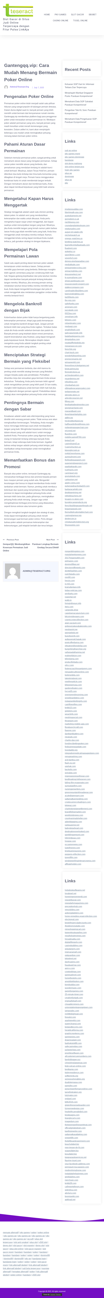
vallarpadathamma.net (75, 652)
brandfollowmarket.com (75, 812)
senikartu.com (71, 593)
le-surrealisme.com (73, 277)
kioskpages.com (72, 1115)
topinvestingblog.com (74, 294)
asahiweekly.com (72, 1020)
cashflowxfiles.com (73, 704)
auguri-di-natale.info (74, 232)
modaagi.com (71, 326)
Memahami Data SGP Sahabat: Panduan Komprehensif (79, 103)
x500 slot (43, 1242)
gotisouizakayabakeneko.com (78, 626)
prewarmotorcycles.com (75, 268)
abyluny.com (70, 1193)
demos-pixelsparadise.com (77, 261)
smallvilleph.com (72, 330)
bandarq (18, 1252)
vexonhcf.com (71, 258)
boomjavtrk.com (72, 1196)
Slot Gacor (77, 14)
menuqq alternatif (11, 1232)
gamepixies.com (72, 1037)
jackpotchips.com (72, 1050)
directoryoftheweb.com (75, 568)
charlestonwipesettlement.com (78, 809)
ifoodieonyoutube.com (75, 926)
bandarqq (69, 160)
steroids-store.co (72, 395)
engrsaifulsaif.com (73, 1001)
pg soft (30, 1239)
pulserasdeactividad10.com (77, 486)
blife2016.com (71, 1102)
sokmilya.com (71, 1190)
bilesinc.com (70, 320)
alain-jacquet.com (73, 623)
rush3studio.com (72, 574)
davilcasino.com (72, 962)
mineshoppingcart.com (75, 929)
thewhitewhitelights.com (75, 414)
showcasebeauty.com (74, 281)
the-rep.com (70, 300)
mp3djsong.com (72, 222)
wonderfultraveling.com (75, 356)
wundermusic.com (73, 988)
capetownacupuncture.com (77, 613)
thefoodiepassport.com (75, 460)
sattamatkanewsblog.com (76, 799)
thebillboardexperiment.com (77, 1141)
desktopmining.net (73, 492)
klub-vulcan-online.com (75, 1066)
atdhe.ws (69, 418)
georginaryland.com (74, 408)
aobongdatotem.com (74, 913)
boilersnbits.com (72, 675)
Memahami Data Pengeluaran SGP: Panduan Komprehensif (81, 120)
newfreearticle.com (73, 681)
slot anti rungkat (21, 1242)
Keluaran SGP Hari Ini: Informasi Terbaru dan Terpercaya (79, 86)
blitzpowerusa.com (73, 685)
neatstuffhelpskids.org (74, 343)
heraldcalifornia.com (74, 1030)
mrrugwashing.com (73, 756)
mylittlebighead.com (74, 1014)
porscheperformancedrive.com (78, 1089)
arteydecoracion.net (74, 398)
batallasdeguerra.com (74, 336)
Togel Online (80, 20)
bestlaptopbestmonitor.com (77, 404)
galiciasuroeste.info (73, 333)
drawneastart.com (73, 1040)
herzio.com (70, 581)
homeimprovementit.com (76, 897)
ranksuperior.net (72, 825)
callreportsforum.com (74, 1186)
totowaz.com (70, 805)
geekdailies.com (72, 1177)
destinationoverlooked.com (77, 831)
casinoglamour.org (73, 515)
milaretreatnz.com (73, 323)
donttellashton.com (73, 571)
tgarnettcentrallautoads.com (77, 245)
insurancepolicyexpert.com (77, 284)
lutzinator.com (71, 1095)
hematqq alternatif (20, 1272)
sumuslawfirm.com (73, 786)
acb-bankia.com (72, 760)
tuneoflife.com (71, 857)
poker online (43, 1232)
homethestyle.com (73, 978)
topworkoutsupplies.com (76, 932)
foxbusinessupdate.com (75, 747)
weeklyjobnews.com (74, 815)
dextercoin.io (70, 519)
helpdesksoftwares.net (75, 890)
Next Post (50, 540)
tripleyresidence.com (74, 1072)
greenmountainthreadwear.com (79, 792)
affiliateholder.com (73, 864)
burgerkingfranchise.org (75, 649)
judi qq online (71, 150)
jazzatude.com (71, 310)
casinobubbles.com (73, 945)
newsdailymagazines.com (76, 903)
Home (47, 14)
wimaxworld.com (72, 362)
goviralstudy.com (72, 476)
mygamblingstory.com (74, 551)
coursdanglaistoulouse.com (77, 225)
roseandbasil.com (73, 411)
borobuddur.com (72, 984)
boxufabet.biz (71, 1154)
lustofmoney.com (72, 848)
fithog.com (69, 401)
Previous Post (13, 540)
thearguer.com (71, 721)
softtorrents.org (71, 1076)
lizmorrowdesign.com (74, 1108)
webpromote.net (72, 391)
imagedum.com (72, 1121)
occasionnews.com (73, 844)
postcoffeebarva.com (74, 642)
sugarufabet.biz (72, 1151)
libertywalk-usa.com (74, 212)
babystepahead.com (74, 828)
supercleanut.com (73, 1024)
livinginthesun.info (73, 603)
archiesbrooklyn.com (74, 375)
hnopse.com (70, 841)
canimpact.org (71, 473)
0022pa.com (70, 313)
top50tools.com (72, 297)
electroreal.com (72, 919)
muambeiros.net (72, 379)
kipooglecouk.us (72, 450)
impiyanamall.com (73, 952)
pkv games (25, 1232)
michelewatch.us (72, 235)
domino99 (45, 1255)
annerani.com (71, 307)
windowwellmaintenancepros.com (80, 861)
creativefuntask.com (74, 998)
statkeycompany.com (74, 287)
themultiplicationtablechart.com (79, 512)
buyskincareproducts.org (76, 502)
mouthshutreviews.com (75, 936)
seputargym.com (72, 949)
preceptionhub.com (73, 906)
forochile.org (70, 349)
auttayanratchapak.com (75, 639)
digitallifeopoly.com (73, 942)
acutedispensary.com (74, 795)
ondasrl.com (70, 1099)
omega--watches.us (73, 238)
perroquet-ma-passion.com (77, 1167)
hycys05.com (71, 691)
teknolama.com (72, 659)
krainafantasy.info (73, 587)
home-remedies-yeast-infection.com (81, 916)
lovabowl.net (70, 893)
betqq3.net (69, 440)
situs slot (34, 1242)
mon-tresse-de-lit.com (74, 1147)
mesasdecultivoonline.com (77, 672)
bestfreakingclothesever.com (77, 779)
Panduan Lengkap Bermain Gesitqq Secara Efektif (45, 546)
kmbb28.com (70, 1183)
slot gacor (17, 1245)
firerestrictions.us (72, 372)
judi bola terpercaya (31, 1268)
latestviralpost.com (73, 678)
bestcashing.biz (72, 369)
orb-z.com (69, 665)
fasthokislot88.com (73, 1043)
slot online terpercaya (74, 167)
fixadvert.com (71, 248)
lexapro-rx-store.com (74, 499)
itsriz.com (69, 607)
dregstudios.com (72, 339)
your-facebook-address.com (77, 1164)
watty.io (68, 600)
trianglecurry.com (72, 1118)
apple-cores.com (72, 483)
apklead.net (70, 1199)
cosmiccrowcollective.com (76, 620)
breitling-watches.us (74, 242)
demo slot (7, 1245)
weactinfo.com (71, 714)
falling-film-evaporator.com (77, 782)
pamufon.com (71, 1086)
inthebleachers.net (73, 496)
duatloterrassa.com (73, 1082)
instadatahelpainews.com (76, 1174)
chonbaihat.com (72, 385)
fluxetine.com (71, 434)
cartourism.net (71, 479)
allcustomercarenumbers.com (78, 1056)
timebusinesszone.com (75, 851)
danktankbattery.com (74, 734)
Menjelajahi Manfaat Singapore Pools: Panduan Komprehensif (79, 94)
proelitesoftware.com (74, 1053)
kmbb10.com (70, 708)
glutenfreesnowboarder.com (77, 1105)
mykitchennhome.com (74, 453)
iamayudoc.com (72, 1011)
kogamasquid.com (73, 509)
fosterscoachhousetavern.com (78, 668)
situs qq (68, 173)
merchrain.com (71, 1180)
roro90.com (70, 577)
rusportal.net (70, 597)
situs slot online (16, 1249)
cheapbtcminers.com (74, 1004)
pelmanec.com (71, 561)
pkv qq (28, 1259)
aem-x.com (70, 968)
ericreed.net (70, 431)
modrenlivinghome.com (75, 1170)
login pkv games (72, 170)
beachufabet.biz (72, 1144)
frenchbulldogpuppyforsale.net (78, 506)
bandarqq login (39, 1259)
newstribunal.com (73, 900)
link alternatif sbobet (18, 1265)
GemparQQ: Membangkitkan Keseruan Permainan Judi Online (16, 547)
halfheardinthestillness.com (77, 424)
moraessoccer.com (73, 346)
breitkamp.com (71, 1069)
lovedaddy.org (71, 750)
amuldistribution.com (74, 981)
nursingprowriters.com (75, 789)
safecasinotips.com (73, 1046)
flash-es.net (70, 763)
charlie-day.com (72, 740)
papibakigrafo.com (73, 466)
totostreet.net (70, 958)
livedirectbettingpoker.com (76, 743)
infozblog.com (71, 382)
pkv (66, 183)
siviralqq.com (71, 773)
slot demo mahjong (73, 163)
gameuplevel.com (73, 975)
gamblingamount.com (74, 835)
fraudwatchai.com (73, 965)
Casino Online (60, 20)
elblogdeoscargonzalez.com (77, 388)
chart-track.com (72, 352)
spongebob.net (71, 633)
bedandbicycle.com (73, 1027)
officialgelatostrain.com (75, 1128)
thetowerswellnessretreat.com (78, 1125)
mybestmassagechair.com (76, 427)
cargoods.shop (71, 610)
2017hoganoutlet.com (74, 558)
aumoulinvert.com (73, 457)
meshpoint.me (71, 629)
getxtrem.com (71, 711)
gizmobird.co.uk (72, 219)
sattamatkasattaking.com (76, 1134)
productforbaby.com (73, 662)
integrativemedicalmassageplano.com (82, 753)
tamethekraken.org (73, 1092)
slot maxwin (28, 1245)
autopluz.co (70, 251)
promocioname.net (73, 359)
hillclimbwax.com (72, 838)
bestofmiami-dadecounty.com (78, 923)
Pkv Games (60, 14)
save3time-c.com (72, 255)
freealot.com (70, 1017)
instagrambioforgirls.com (76, 701)
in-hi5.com (69, 584)
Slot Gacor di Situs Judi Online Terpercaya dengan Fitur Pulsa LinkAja (16, 24)
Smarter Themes (55, 1294)
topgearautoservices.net (75, 1157)
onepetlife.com (71, 1138)
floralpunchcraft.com (74, 727)
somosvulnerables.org (75, 1079)
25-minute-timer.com (74, 994)
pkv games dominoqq (74, 157)
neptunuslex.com (72, 229)
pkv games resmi (72, 154)
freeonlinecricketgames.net (77, 365)
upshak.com (70, 766)
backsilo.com (71, 769)
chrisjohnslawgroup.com (76, 1063)
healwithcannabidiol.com (76, 1112)
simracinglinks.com (73, 271)
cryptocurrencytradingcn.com (78, 802)
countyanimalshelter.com (76, 818)
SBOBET (93, 14)
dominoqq (69, 176)
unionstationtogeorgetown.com (78, 1007)
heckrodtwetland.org (74, 421)
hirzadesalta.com (72, 939)
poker (33, 1232)
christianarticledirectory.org (77, 522)
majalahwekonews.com (75, 554)
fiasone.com (70, 730)
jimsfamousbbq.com (74, 209)
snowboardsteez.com (74, 698)
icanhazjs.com (71, 470)
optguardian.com (72, 955)
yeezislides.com (72, 910)
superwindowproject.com (76, 463)
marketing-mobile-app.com (77, 724)
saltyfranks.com (72, 304)
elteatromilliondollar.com (76, 646)
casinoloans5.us (72, 444)
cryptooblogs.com (73, 972)
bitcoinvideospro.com (74, 616)
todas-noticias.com (73, 590)
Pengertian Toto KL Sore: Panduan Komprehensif (80, 112)
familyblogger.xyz (72, 1059)
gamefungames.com (74, 991)
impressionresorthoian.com (77, 776)
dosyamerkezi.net (73, 274)
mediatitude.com (72, 264)
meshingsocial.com (73, 717)
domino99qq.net (72, 564)
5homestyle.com (72, 525)
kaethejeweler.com (73, 1131)
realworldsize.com (73, 655)
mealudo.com (71, 737)
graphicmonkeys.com (74, 1033)
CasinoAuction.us (73, 447)
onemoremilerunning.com (76, 695)
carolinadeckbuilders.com (76, 291)
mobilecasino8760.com (75, 437)
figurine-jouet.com (73, 1160)
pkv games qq (10, 1236)
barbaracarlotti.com (73, 489)
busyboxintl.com (72, 636)
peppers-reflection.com (75, 854)
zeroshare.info (71, 317)
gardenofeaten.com (73, 688)
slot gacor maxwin (33, 1249)
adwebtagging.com (73, 822)
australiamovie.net (73, 216)
